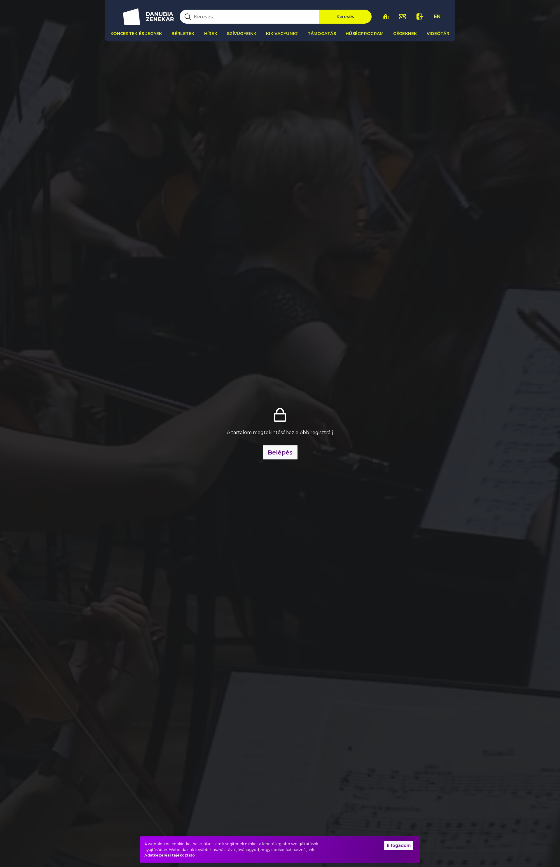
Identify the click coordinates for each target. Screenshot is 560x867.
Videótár (438, 33)
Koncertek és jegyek (136, 33)
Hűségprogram (365, 33)
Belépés (280, 452)
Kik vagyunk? (282, 33)
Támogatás (322, 33)
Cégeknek (405, 33)
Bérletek (183, 33)
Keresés (345, 16)
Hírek (210, 33)
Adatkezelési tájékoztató (169, 855)
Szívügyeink (241, 33)
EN (437, 16)
